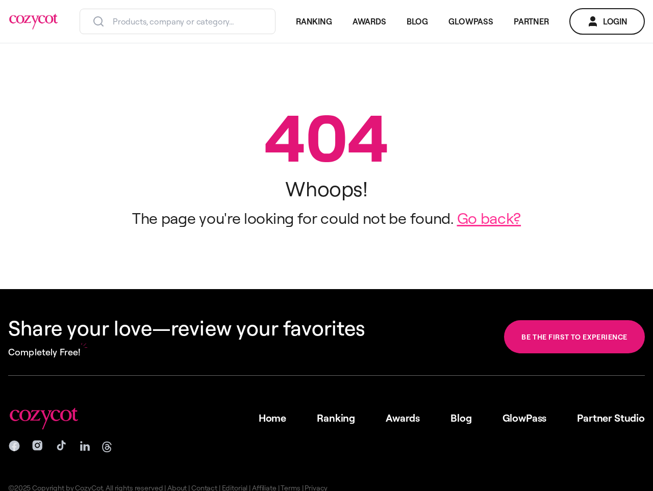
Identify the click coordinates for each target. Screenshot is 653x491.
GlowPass (525, 417)
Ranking (336, 417)
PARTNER (531, 21)
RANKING (314, 21)
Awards (403, 417)
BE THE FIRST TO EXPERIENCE (574, 336)
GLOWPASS (470, 21)
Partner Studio (611, 417)
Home (272, 417)
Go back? (489, 217)
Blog (460, 417)
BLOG (417, 21)
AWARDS (369, 21)
